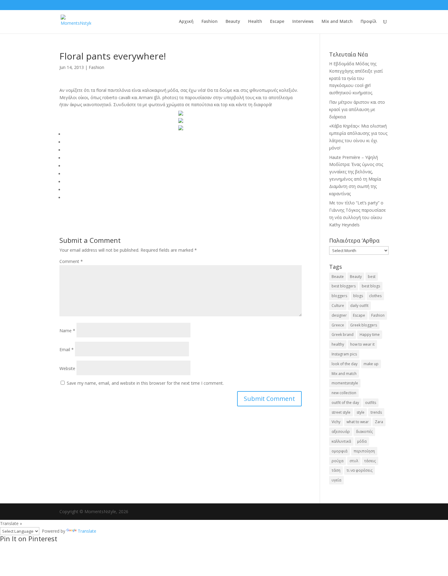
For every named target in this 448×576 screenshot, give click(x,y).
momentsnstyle (345, 383)
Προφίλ (368, 21)
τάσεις (370, 460)
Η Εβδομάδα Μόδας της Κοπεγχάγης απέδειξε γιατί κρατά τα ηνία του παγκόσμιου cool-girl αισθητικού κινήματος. (356, 78)
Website (67, 368)
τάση (336, 470)
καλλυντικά (341, 441)
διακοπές (364, 431)
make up (371, 363)
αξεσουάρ (341, 431)
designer (339, 315)
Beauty (233, 21)
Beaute (338, 276)
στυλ (354, 460)
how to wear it (362, 344)
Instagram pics (344, 354)
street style (341, 412)
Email (66, 349)
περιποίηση (364, 451)
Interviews (303, 21)
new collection (344, 392)
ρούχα (337, 460)
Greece (338, 325)
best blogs (371, 286)
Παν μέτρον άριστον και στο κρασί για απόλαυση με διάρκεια (357, 109)
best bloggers (344, 286)
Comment (71, 261)
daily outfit (359, 305)
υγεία (336, 480)
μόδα (362, 441)
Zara (379, 421)
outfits (370, 402)
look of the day (344, 363)
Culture (338, 305)
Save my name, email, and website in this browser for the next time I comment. (145, 383)
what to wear (358, 421)
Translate (87, 531)
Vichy (336, 421)
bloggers (339, 295)
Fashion (209, 21)
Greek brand (343, 334)
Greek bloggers (363, 325)
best (371, 276)
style (360, 412)
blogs (358, 295)
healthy (338, 344)
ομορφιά (339, 451)
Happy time (370, 334)
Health (255, 21)
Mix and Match (337, 21)
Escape (277, 21)
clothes (375, 295)
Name (67, 330)
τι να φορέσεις (359, 470)
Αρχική (186, 21)
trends (376, 412)
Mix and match (344, 373)
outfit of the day (345, 402)
